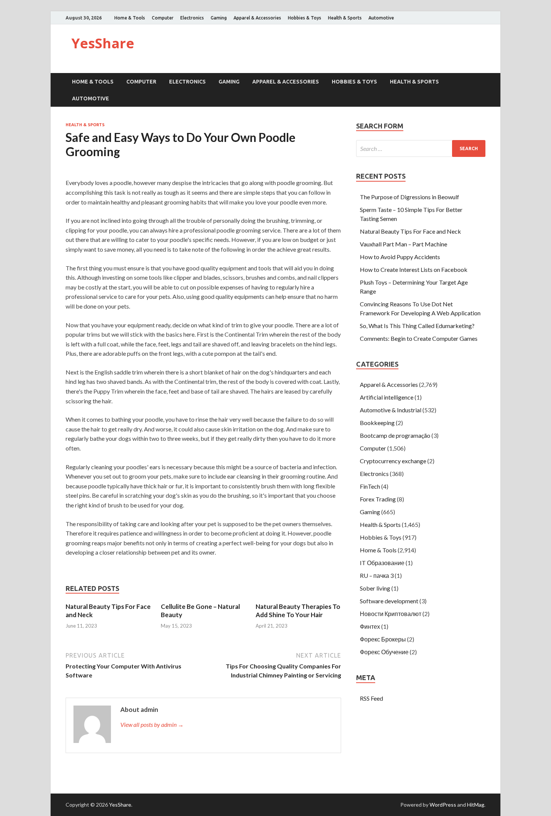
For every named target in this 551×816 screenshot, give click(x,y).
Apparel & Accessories (257, 17)
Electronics (192, 17)
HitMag (475, 804)
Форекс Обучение (384, 651)
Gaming (219, 17)
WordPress (443, 804)
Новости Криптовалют (390, 613)
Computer (163, 17)
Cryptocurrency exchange (393, 460)
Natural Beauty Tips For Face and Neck (410, 231)
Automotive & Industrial (390, 409)
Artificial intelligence (386, 397)
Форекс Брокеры (383, 639)
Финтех (370, 626)
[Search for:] (420, 148)
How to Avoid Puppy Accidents (400, 256)
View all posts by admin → (152, 724)
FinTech (370, 486)
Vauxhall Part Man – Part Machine (403, 244)
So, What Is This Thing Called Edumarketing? (417, 325)
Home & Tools (129, 17)
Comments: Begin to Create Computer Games (419, 338)
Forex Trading (378, 499)
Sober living (375, 588)
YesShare (102, 43)
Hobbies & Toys (304, 17)
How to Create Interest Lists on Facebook (413, 269)
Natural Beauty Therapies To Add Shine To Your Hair (298, 611)
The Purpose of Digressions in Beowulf (409, 196)
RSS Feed (371, 698)
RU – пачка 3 (377, 575)
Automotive (381, 17)
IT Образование (382, 562)
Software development (389, 600)
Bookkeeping (377, 422)
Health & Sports (345, 17)
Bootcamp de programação (395, 435)
